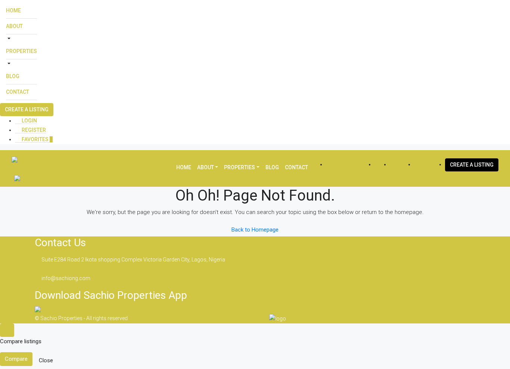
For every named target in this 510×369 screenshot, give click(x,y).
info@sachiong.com (65, 278)
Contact (17, 92)
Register (33, 130)
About (14, 26)
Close (46, 360)
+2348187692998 (353, 164)
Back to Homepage (255, 229)
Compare (16, 359)
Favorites (37, 139)
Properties (21, 51)
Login (29, 121)
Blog (12, 76)
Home (13, 10)
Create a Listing (27, 109)
